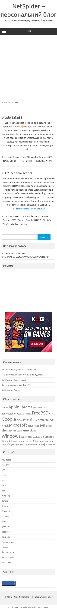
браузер (14, 441)
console (40, 408)
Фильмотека (8, 552)
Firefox (28, 413)
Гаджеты (6, 511)
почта (22, 445)
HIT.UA (4, 582)
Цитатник (6, 562)
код (47, 441)
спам (37, 445)
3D (28, 157)
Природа (6, 537)
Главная (17, 157)
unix (26, 430)
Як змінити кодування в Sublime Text (19, 369)
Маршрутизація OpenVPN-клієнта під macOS (23, 375)
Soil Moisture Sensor (11, 390)
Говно (4, 521)
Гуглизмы (6, 526)
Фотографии (8, 557)
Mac (42, 420)
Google (13, 161)
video (33, 430)
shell (5, 430)
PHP (43, 425)
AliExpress (6, 460)
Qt (44, 220)
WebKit (49, 161)
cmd (34, 408)
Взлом (5, 501)
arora (36, 216)
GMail (51, 414)
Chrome (42, 157)
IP (17, 420)
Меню (28, 31)
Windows (15, 224)
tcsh (14, 431)
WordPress (26, 437)
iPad (20, 420)
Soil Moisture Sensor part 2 (14, 380)
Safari (29, 161)
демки (24, 224)
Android (5, 408)
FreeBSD (40, 412)
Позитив (6, 532)
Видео (5, 506)
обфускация (12, 444)
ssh (10, 431)
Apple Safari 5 (12, 117)
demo (5, 161)
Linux (4, 475)
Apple (34, 157)
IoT (3, 470)
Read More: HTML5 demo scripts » (28, 208)
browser (45, 216)
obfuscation (34, 425)
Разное (5, 547)
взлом (21, 441)
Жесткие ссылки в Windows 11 (16, 385)
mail (6, 425)
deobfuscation (9, 413)
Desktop (20, 414)
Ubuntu (19, 431)
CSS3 (49, 157)
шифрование (47, 444)
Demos (21, 220)
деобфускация (36, 441)
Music (4, 485)
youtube (36, 437)
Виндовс (46, 436)
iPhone (27, 419)
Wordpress (43, 607)
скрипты (30, 444)
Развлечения (8, 542)
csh (45, 407)
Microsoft (18, 425)
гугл (26, 441)
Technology (38, 161)
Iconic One (13, 607)
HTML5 (21, 161)
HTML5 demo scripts (17, 173)
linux (35, 419)
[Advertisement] (28, 68)
